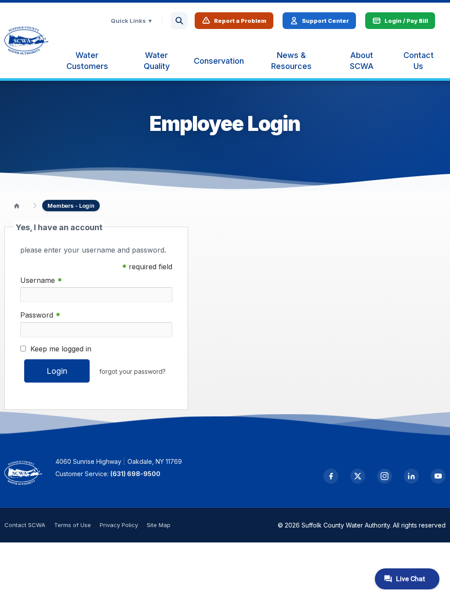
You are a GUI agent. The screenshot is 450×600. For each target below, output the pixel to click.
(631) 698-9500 (135, 473)
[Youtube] (438, 476)
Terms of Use (72, 524)
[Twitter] (357, 476)
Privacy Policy (119, 524)
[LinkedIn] (411, 476)
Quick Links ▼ (132, 20)
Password (40, 315)
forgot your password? (132, 371)
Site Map (159, 524)
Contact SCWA (24, 524)
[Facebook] (330, 476)
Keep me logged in (60, 348)
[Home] (16, 205)
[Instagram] (384, 476)
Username (41, 280)
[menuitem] (87, 61)
